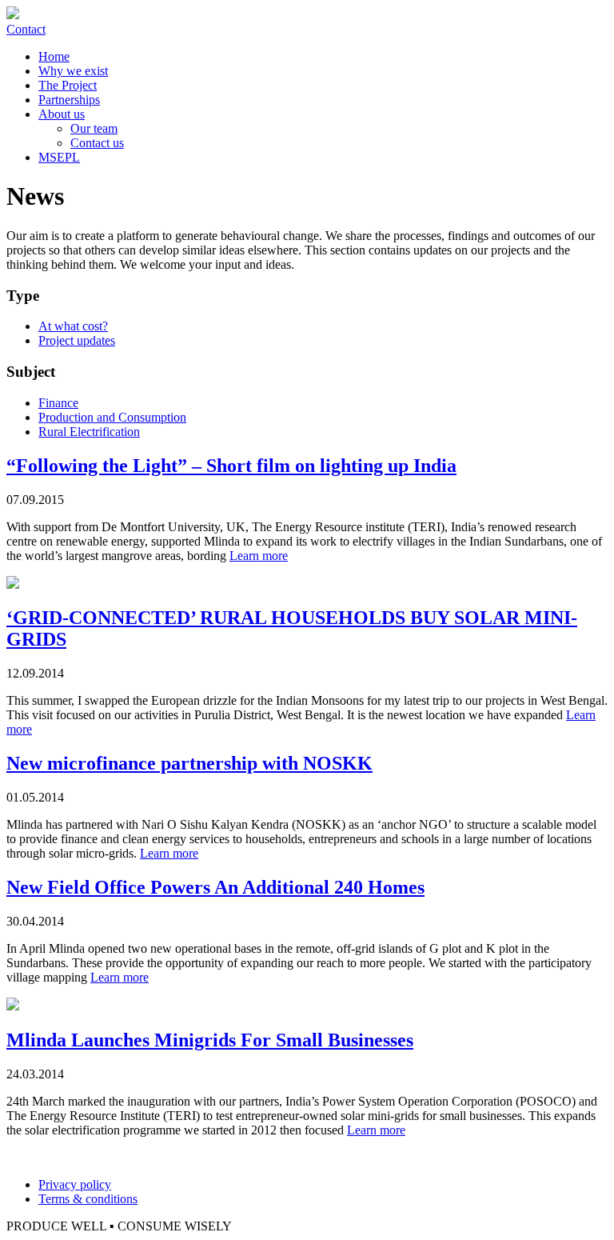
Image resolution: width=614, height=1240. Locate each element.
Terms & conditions (88, 1199)
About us (61, 114)
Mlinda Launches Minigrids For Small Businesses (209, 1040)
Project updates (76, 340)
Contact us (97, 143)
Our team (94, 128)
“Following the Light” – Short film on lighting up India (231, 465)
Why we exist (73, 71)
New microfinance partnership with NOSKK (189, 763)
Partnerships (69, 99)
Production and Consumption (112, 417)
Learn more (258, 555)
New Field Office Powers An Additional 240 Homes (215, 887)
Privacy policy (74, 1184)
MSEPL (59, 157)
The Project (67, 85)
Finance (58, 403)
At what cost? (73, 326)
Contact (26, 29)
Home (54, 56)
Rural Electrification (89, 431)
